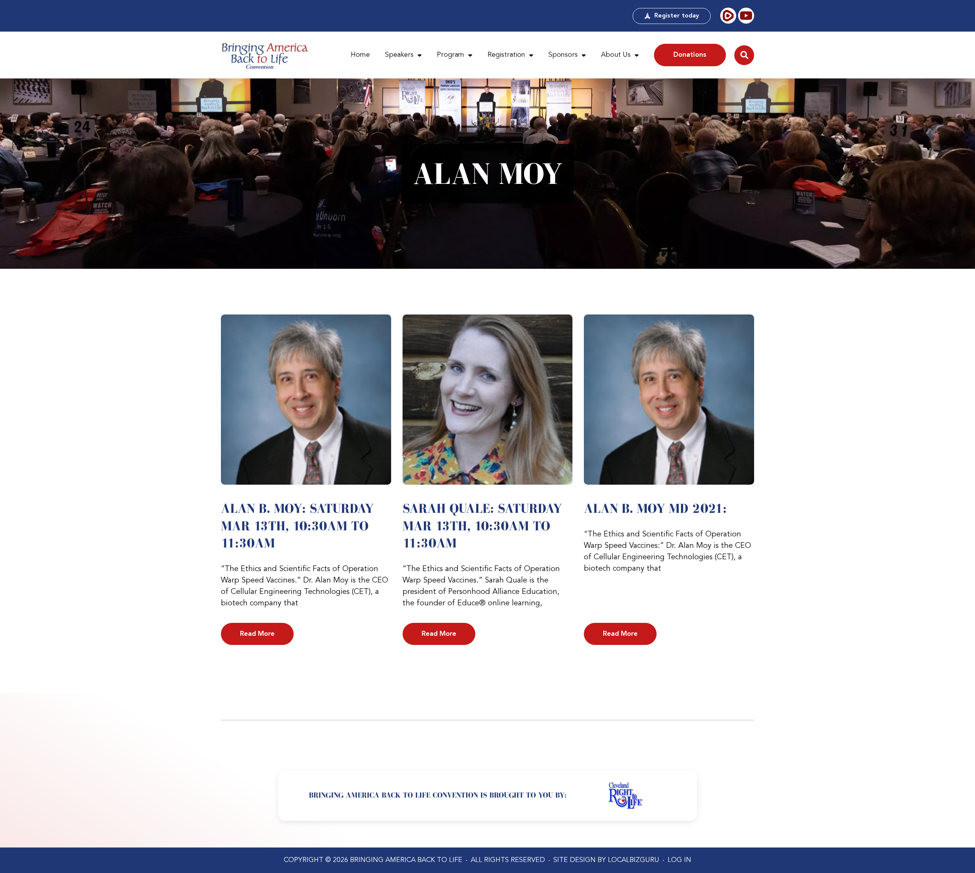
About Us (616, 54)
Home (360, 54)
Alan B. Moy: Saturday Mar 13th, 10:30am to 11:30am (297, 525)
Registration (506, 54)
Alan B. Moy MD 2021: (655, 508)
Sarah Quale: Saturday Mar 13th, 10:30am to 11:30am (482, 525)
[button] (744, 55)
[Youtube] (746, 16)
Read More (257, 633)
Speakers (399, 54)
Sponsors (563, 54)
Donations (689, 54)
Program (450, 54)
